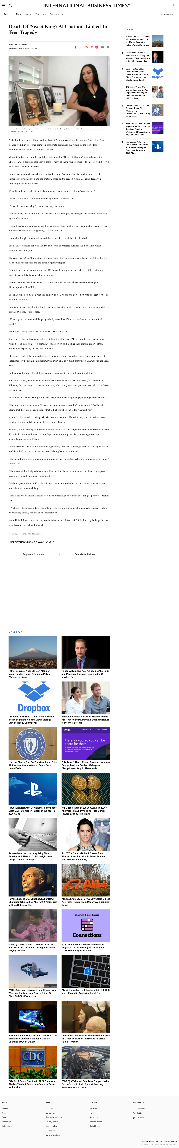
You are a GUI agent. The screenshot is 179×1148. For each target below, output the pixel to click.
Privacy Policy (52, 1122)
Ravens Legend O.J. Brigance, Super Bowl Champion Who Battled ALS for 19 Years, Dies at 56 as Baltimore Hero (33, 902)
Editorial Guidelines (85, 554)
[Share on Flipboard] (91, 47)
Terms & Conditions (54, 1117)
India (91, 1113)
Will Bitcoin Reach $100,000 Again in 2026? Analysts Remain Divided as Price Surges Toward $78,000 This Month (84, 811)
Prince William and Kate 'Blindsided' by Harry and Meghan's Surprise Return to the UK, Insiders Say (85, 674)
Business (8, 14)
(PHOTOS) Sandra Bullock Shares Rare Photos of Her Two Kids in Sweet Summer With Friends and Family (84, 856)
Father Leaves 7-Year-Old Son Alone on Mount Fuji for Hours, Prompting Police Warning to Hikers (29, 674)
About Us (49, 1108)
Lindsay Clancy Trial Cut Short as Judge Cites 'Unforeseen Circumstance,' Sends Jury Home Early (33, 765)
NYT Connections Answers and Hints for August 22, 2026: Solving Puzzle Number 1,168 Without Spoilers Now (83, 947)
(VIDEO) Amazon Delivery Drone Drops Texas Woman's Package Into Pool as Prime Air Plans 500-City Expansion (32, 993)
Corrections (50, 1130)
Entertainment (56, 14)
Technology (41, 14)
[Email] (102, 47)
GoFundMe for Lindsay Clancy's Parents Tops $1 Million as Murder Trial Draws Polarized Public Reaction (86, 1038)
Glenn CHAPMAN (19, 44)
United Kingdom (96, 1122)
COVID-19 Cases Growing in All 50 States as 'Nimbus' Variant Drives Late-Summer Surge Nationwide (32, 1084)
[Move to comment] (107, 47)
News (18, 14)
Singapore (94, 1117)
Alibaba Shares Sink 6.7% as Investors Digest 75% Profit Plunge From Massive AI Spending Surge (86, 902)
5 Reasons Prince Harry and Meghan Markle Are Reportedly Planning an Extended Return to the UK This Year (85, 719)
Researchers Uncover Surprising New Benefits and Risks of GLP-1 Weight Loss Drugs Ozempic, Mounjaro (30, 856)
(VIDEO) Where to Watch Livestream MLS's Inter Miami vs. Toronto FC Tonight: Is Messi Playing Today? (32, 947)
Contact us (50, 1113)
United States (95, 1126)
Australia (93, 1108)
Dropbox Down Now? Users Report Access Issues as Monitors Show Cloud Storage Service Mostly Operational (31, 719)
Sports (28, 14)
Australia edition (166, 14)
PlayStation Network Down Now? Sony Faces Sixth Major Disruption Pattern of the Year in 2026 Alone (33, 811)
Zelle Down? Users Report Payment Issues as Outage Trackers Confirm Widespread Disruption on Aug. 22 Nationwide (86, 765)
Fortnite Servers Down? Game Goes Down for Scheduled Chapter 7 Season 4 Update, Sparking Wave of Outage (33, 1038)
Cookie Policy (51, 1126)
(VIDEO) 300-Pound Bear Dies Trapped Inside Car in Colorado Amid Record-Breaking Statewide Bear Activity (85, 1084)
